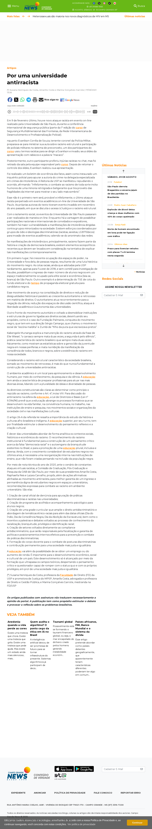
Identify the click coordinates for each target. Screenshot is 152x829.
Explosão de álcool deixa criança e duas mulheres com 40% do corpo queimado (123, 213)
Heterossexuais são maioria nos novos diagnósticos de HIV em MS (71, 16)
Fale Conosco (103, 792)
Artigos (11, 68)
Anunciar (40, 792)
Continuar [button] (137, 822)
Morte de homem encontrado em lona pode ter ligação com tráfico (123, 232)
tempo (35, 283)
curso (79, 127)
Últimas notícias (135, 16)
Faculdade (66, 575)
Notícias (139, 272)
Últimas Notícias (114, 165)
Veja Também (21, 614)
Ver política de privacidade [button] (81, 824)
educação (89, 376)
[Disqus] (52, 717)
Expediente (18, 792)
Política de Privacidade (69, 792)
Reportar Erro (131, 792)
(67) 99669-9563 (96, 6)
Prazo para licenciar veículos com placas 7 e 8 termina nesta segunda (122, 252)
